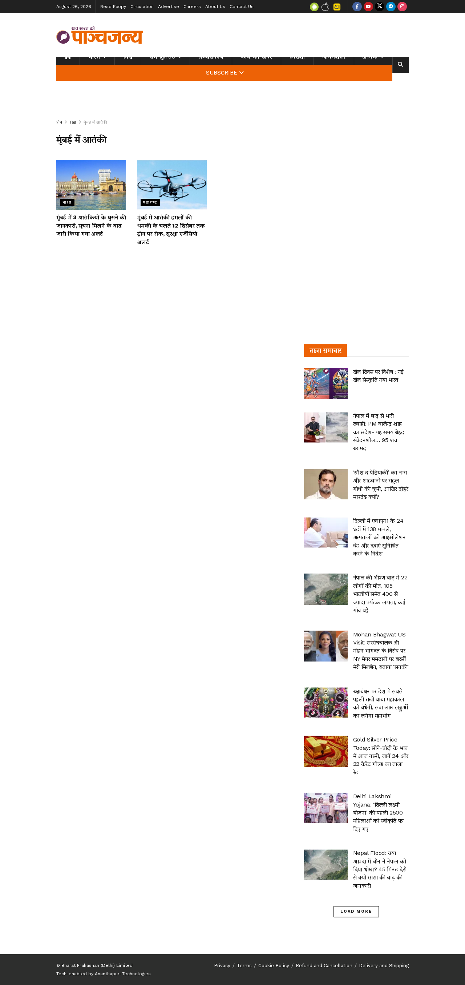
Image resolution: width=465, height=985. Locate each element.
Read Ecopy (113, 6)
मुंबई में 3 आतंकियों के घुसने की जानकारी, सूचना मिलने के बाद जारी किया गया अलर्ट (91, 225)
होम (59, 122)
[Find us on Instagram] (402, 6)
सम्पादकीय (210, 56)
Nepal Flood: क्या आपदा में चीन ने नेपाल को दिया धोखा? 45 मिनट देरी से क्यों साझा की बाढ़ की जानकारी (380, 869)
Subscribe (221, 72)
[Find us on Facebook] (357, 6)
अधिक (370, 56)
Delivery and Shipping (384, 965)
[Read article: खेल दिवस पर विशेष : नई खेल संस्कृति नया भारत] (326, 383)
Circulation (142, 6)
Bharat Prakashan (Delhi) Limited (97, 965)
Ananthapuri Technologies (123, 973)
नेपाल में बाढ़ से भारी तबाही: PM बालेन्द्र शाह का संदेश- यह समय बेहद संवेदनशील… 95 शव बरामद (378, 432)
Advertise (168, 6)
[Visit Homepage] (99, 35)
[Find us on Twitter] (379, 6)
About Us (215, 6)
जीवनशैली (333, 56)
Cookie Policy (273, 965)
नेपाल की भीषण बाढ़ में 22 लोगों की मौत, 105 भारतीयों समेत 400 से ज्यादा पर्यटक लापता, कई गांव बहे (380, 594)
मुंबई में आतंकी (95, 122)
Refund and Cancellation (324, 965)
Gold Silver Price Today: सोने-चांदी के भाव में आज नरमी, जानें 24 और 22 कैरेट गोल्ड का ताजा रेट (380, 756)
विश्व (128, 56)
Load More (356, 911)
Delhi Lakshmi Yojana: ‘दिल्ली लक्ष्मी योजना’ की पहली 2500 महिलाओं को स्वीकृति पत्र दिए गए (378, 812)
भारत (94, 56)
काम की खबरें (256, 56)
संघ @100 (162, 56)
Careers (192, 6)
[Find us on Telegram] (391, 6)
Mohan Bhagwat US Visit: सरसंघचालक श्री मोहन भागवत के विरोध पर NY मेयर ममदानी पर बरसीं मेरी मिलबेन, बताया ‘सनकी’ (381, 651)
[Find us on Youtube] (368, 6)
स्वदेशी (297, 56)
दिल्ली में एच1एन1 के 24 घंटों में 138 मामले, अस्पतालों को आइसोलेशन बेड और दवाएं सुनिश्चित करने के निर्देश (379, 537)
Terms (244, 965)
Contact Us (242, 6)
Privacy (222, 965)
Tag (72, 122)
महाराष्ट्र (150, 202)
